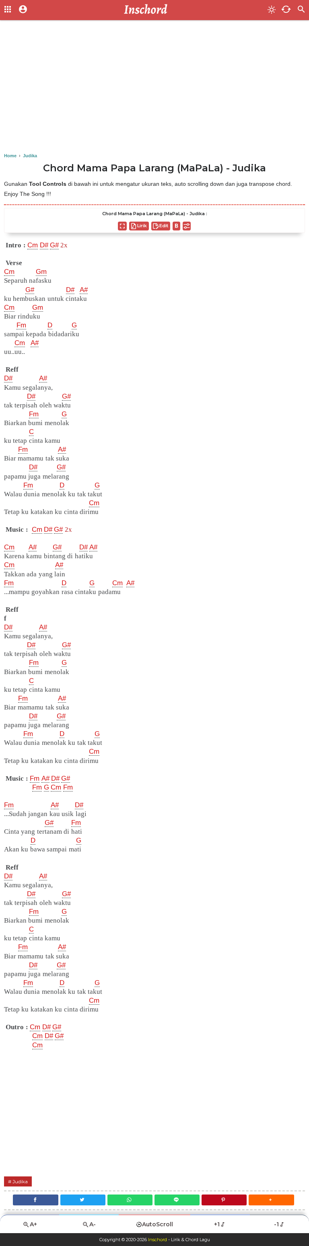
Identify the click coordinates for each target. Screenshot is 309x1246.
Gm (41, 272)
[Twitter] (82, 1200)
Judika (20, 1181)
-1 (276, 1224)
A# (84, 290)
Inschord (157, 1239)
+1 (217, 1224)
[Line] (177, 1200)
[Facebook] (35, 1200)
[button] (271, 1200)
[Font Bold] (176, 226)
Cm (32, 245)
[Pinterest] (224, 1200)
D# (44, 245)
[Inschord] (148, 10)
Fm (21, 325)
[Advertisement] (154, 88)
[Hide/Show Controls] (187, 226)
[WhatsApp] (129, 1200)
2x (64, 245)
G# (54, 245)
